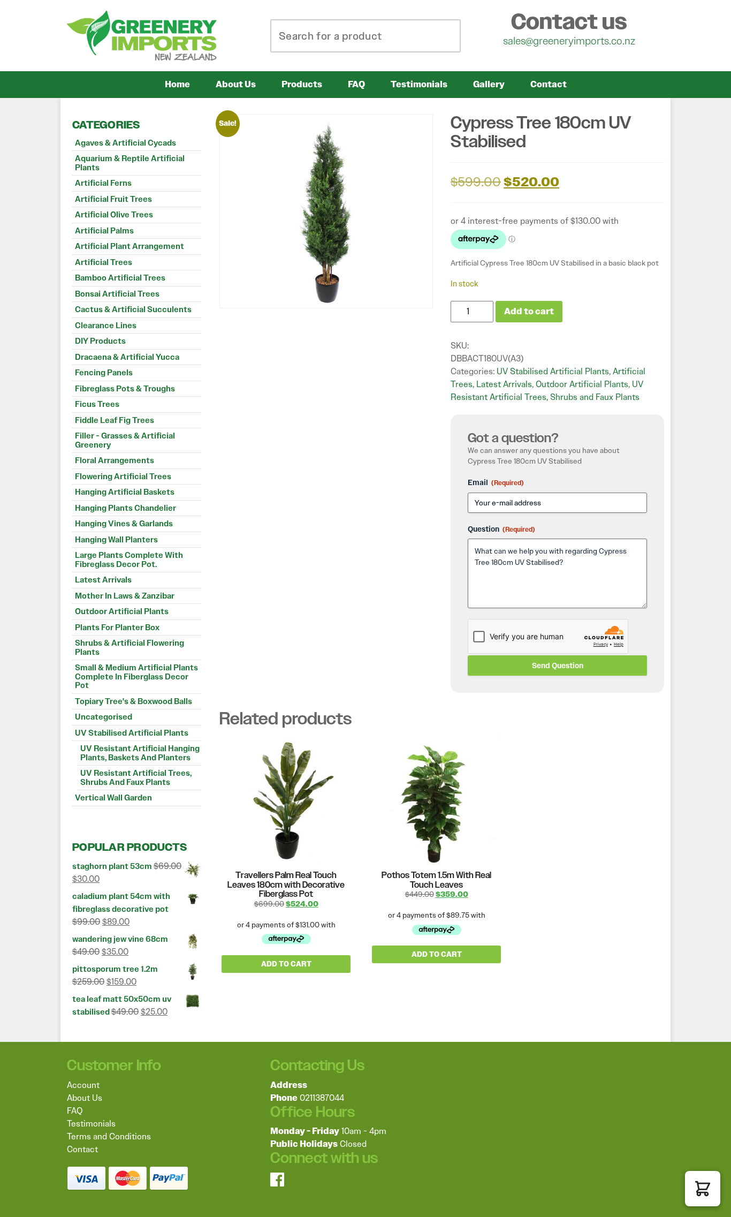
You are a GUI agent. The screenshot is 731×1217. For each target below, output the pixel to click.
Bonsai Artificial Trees (117, 294)
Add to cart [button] (286, 964)
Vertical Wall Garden (113, 797)
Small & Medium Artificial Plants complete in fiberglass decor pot (136, 676)
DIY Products (100, 341)
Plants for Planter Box (117, 627)
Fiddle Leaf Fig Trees (114, 420)
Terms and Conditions (109, 1136)
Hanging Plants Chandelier (125, 508)
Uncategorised (103, 717)
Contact (548, 84)
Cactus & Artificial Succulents (133, 309)
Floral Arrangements (114, 460)
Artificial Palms (104, 230)
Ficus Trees (97, 404)
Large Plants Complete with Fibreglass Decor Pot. (129, 560)
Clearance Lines (105, 325)
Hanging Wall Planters (116, 539)
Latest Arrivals (103, 580)
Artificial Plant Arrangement (129, 246)
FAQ (356, 84)
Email (496, 482)
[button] (702, 1188)
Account (83, 1085)
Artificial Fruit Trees (113, 199)
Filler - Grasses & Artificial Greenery (125, 440)
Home (177, 84)
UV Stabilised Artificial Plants (131, 733)
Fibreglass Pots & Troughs (125, 388)
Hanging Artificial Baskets (124, 492)
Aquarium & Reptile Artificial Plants (130, 163)
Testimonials (419, 84)
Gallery (489, 84)
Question (501, 529)
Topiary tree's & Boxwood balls (133, 701)
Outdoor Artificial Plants (122, 611)
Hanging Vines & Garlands (124, 523)
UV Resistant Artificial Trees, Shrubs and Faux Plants (136, 778)
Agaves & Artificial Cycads (125, 143)
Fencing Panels (104, 372)
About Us (236, 84)
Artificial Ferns (103, 183)
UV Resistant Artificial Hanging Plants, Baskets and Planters (140, 753)
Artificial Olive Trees (114, 214)
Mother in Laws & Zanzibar (124, 596)
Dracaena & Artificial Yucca (127, 357)
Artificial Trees (103, 262)
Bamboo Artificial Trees (120, 278)
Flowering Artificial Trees (123, 476)
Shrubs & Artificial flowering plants (129, 647)
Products (301, 84)
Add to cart (529, 311)
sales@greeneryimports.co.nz (569, 41)
